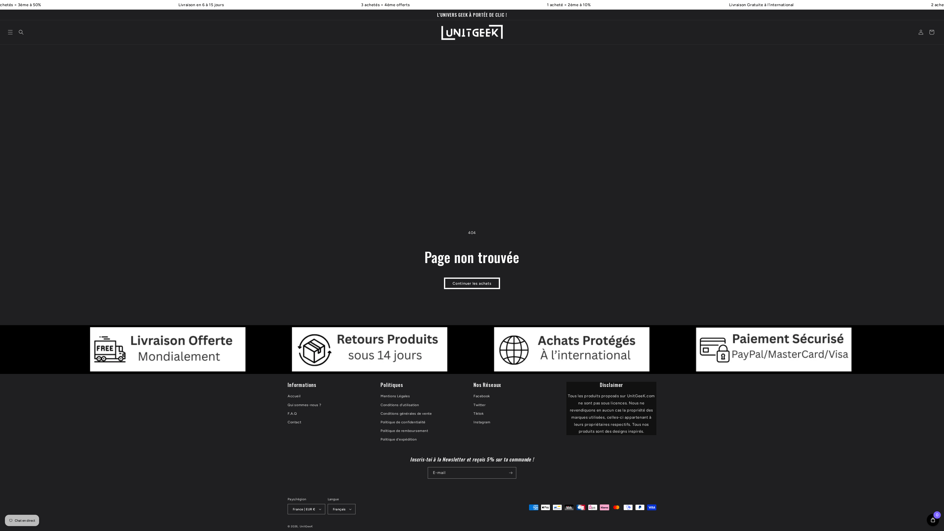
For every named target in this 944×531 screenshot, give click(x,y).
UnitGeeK (306, 526)
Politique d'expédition (399, 439)
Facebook (481, 396)
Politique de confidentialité (403, 422)
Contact (294, 422)
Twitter (479, 405)
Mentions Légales (395, 396)
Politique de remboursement (404, 431)
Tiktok (478, 414)
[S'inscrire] (510, 473)
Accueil (294, 396)
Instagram (481, 422)
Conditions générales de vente (406, 414)
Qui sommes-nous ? (304, 405)
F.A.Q (292, 414)
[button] (10, 32)
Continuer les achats (472, 283)
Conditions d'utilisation (400, 405)
